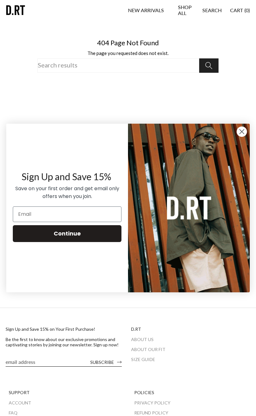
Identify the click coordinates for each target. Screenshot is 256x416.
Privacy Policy (152, 402)
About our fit (148, 349)
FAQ (13, 412)
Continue (67, 233)
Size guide (143, 359)
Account (20, 402)
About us (142, 339)
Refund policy (151, 412)
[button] (185, 9)
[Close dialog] (241, 131)
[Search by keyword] (209, 65)
